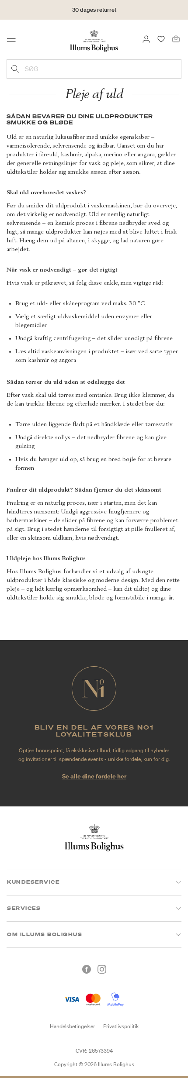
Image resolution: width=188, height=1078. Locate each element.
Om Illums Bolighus (44, 934)
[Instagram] (101, 969)
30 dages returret (94, 10)
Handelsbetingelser (72, 1026)
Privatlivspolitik (121, 1026)
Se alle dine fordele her (94, 776)
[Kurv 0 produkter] (176, 38)
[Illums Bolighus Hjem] (94, 40)
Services (24, 908)
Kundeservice (33, 881)
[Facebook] (86, 969)
